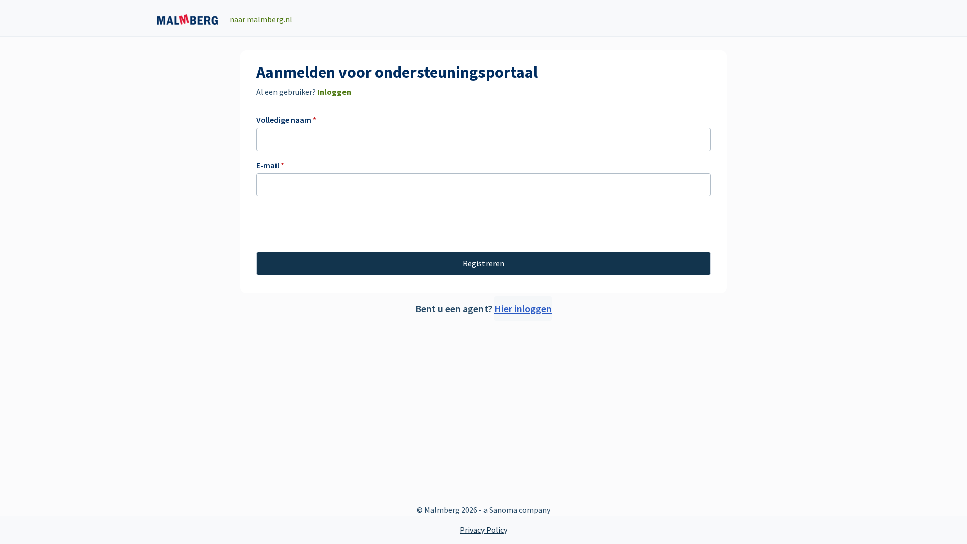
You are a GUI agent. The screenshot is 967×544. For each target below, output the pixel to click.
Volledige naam (286, 120)
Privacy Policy (483, 530)
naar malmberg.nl (261, 19)
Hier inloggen (523, 308)
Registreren (483, 263)
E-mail (270, 165)
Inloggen (333, 92)
